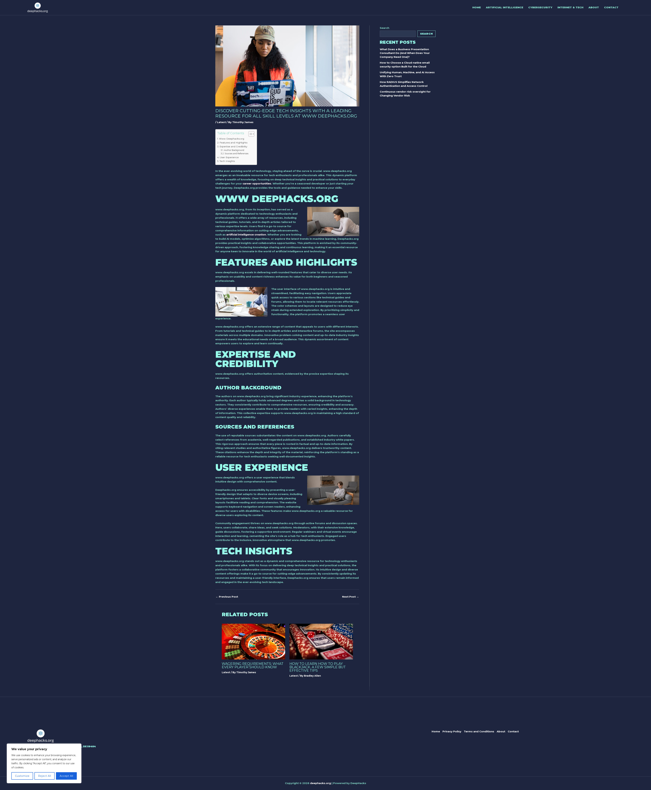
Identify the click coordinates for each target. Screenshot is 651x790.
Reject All (44, 775)
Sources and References (236, 153)
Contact (611, 7)
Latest (221, 122)
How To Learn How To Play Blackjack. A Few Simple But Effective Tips (317, 667)
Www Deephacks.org (231, 138)
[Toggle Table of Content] (249, 134)
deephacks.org (320, 783)
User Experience (229, 157)
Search (384, 27)
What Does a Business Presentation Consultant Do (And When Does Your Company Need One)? (405, 53)
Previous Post (227, 596)
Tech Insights (227, 161)
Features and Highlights (233, 142)
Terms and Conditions (479, 731)
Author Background (234, 150)
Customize (22, 775)
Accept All (66, 775)
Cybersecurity (540, 7)
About (593, 7)
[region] (44, 763)
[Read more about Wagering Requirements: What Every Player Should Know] (253, 641)
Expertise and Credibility (233, 146)
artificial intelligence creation (246, 234)
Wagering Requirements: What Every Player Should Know (252, 665)
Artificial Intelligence (504, 7)
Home (476, 7)
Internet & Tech (570, 7)
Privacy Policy (451, 731)
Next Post (350, 596)
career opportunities (257, 183)
